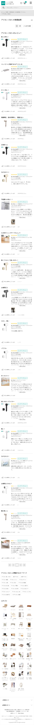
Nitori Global (21, 713)
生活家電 (17, 12)
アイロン (23, 12)
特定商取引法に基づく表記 (11, 709)
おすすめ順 (28, 26)
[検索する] (3, 7)
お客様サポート (6, 705)
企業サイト (12, 713)
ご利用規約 (18, 711)
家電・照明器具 (10, 12)
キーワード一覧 (24, 711)
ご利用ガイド (5, 700)
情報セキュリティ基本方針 (23, 709)
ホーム (3, 12)
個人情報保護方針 (11, 711)
